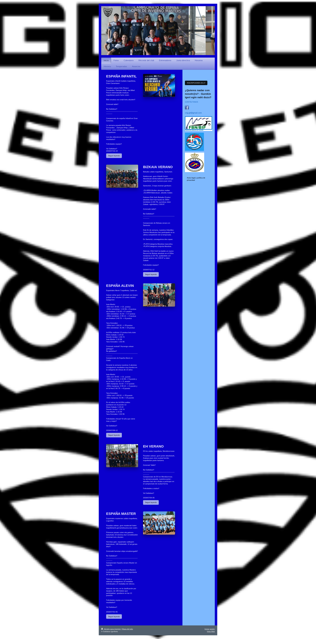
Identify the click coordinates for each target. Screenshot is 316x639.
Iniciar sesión (210, 629)
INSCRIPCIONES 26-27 (196, 83)
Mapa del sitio (127, 629)
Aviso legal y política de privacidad (196, 179)
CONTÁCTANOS (191, 102)
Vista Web (211, 631)
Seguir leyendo (114, 156)
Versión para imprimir (112, 629)
